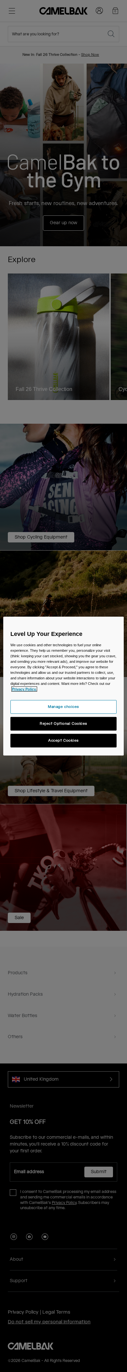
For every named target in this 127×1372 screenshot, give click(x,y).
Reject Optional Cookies (63, 723)
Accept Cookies (63, 740)
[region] (63, 685)
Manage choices (63, 706)
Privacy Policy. (24, 689)
